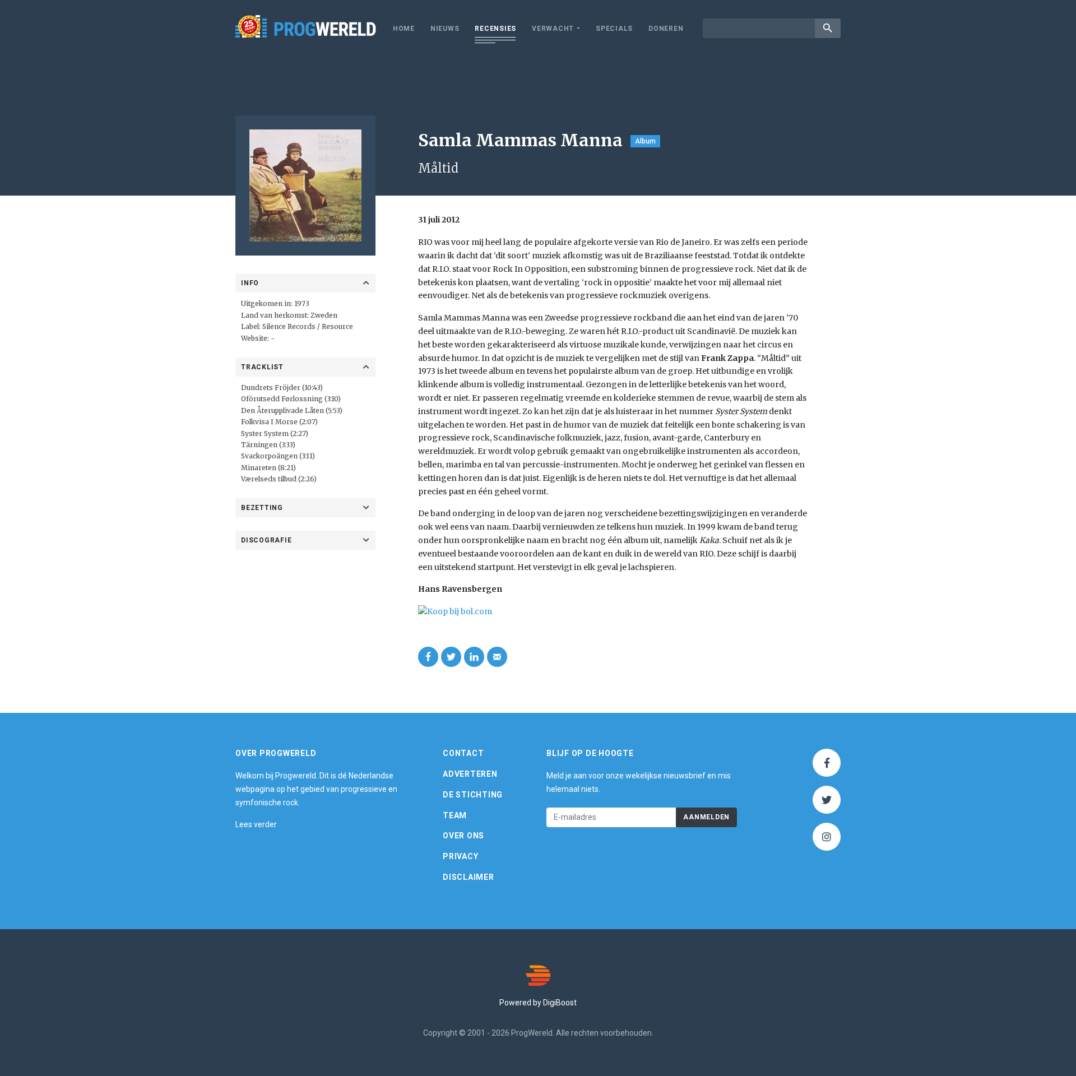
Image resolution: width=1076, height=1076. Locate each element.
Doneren (665, 29)
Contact (463, 753)
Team (455, 815)
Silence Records (289, 326)
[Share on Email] (497, 657)
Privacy (460, 856)
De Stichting (473, 794)
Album (645, 141)
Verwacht (553, 29)
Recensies (495, 29)
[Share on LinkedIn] (474, 657)
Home (404, 29)
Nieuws (445, 29)
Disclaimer (468, 877)
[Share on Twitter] (451, 657)
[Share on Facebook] (428, 657)
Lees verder (256, 824)
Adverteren (470, 773)
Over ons (463, 835)
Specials (614, 29)
